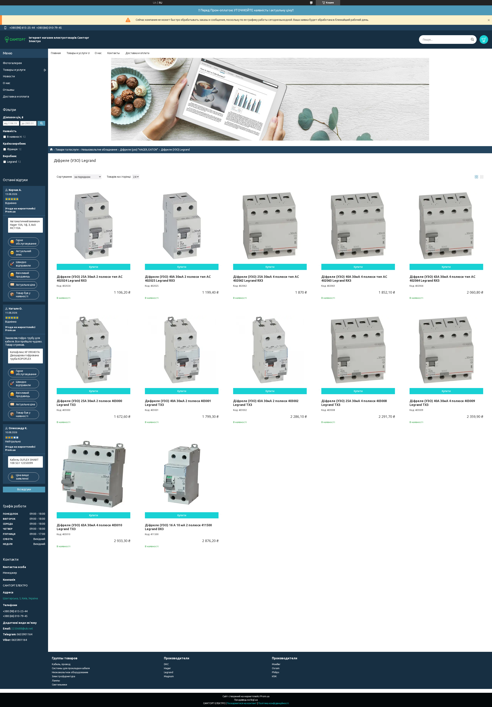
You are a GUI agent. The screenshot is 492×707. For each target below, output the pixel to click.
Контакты (113, 53)
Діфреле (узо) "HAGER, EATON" (139, 149)
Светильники (59, 684)
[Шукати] (472, 39)
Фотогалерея (12, 63)
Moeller (276, 664)
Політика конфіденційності (273, 703)
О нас (98, 53)
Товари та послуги (67, 149)
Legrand (168, 672)
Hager (167, 668)
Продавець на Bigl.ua (246, 700)
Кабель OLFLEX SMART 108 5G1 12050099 (24, 461)
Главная (56, 53)
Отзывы (8, 89)
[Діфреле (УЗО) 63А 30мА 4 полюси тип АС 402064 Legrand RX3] (446, 225)
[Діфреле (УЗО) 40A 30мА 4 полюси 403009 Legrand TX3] (446, 350)
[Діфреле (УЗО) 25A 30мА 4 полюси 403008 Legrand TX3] (358, 350)
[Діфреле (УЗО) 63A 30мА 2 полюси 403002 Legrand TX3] (270, 350)
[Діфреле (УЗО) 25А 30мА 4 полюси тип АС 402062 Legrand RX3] (270, 225)
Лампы (56, 680)
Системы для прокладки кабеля (71, 668)
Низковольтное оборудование (70, 672)
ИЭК (274, 676)
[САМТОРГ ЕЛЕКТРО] (15, 39)
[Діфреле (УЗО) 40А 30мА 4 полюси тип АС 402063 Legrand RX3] (358, 225)
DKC (166, 664)
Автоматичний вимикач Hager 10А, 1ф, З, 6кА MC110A (25, 225)
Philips (275, 672)
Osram (275, 668)
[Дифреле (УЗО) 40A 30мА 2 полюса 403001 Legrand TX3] (181, 350)
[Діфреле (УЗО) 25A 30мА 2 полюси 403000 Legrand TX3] (93, 350)
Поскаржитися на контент (242, 703)
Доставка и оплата (137, 53)
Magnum (169, 676)
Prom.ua (264, 696)
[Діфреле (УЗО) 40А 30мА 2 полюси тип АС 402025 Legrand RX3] (181, 225)
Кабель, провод (61, 664)
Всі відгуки (24, 489)
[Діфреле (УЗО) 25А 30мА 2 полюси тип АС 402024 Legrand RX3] (93, 225)
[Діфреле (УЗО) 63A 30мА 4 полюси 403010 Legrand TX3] (93, 474)
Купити (93, 266)
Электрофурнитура (63, 676)
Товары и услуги (76, 53)
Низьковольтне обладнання (99, 149)
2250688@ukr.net (22, 628)
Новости (9, 76)
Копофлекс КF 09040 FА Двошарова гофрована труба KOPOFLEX (25, 355)
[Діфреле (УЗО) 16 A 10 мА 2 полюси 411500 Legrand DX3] (181, 474)
